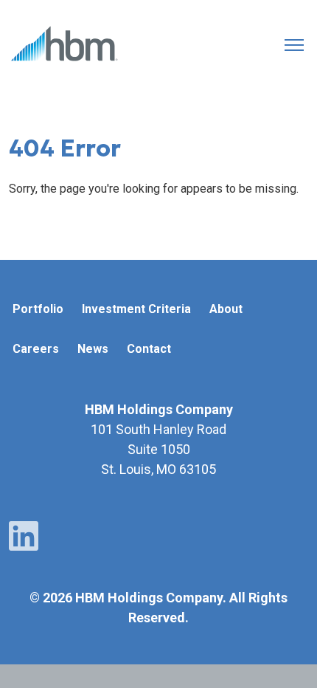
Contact (149, 349)
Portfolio (38, 309)
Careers (36, 349)
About (226, 309)
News (92, 349)
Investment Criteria (136, 309)
